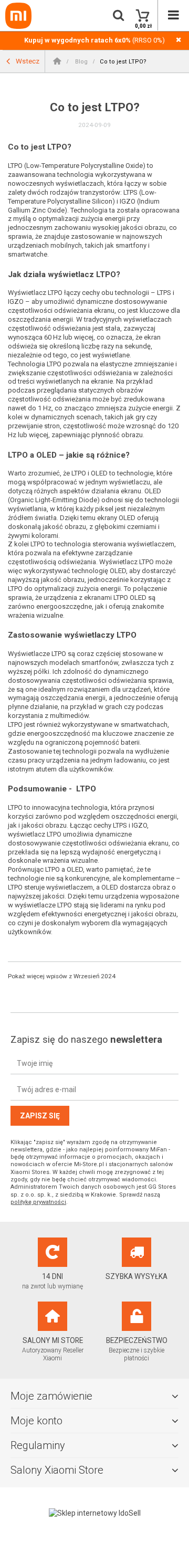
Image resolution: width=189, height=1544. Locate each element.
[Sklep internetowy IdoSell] (94, 1513)
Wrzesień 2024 (95, 976)
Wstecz (26, 61)
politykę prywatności (38, 1202)
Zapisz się (40, 1116)
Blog (81, 61)
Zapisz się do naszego (86, 1039)
